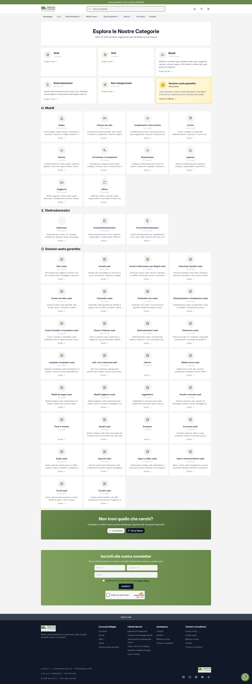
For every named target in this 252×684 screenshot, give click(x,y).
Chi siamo (140, 16)
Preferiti (159, 635)
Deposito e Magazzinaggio (139, 650)
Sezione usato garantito (109, 647)
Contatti (152, 16)
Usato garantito (110, 16)
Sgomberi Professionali (137, 631)
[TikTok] (208, 677)
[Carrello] (208, 9)
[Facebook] (183, 677)
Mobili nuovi (91, 16)
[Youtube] (202, 677)
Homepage (47, 16)
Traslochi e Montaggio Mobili (140, 635)
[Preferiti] (201, 9)
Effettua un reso (163, 639)
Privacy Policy (143, 581)
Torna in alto (126, 617)
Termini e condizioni (164, 643)
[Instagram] (189, 677)
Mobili (101, 643)
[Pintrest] (196, 677)
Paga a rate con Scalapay (139, 646)
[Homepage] (48, 8)
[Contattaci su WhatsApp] (245, 677)
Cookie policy (191, 635)
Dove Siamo (137, 530)
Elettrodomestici (72, 16)
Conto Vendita (134, 654)
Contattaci (117, 530)
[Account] (194, 9)
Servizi (127, 16)
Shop (59, 16)
